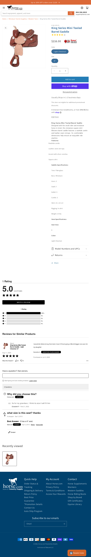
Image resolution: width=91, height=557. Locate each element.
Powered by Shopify (51, 544)
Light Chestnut (60, 51)
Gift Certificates (75, 500)
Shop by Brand (75, 497)
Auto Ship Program (33, 511)
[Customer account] (82, 8)
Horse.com (41, 544)
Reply (33, 425)
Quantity (54, 66)
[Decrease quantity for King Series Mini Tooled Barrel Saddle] (54, 71)
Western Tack (33, 19)
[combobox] (38, 13)
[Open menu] (3, 8)
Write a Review (23, 302)
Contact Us (29, 507)
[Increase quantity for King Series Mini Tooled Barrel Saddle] (65, 71)
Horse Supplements (77, 483)
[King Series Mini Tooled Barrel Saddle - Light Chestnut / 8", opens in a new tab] (5, 346)
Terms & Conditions (55, 490)
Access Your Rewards (56, 494)
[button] (70, 249)
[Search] (71, 13)
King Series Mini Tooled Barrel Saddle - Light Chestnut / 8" (18, 347)
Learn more (33, 381)
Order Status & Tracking (31, 485)
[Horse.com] (15, 7)
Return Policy (30, 494)
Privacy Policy (52, 487)
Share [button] (56, 263)
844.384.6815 (81, 12)
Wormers (72, 487)
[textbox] (45, 375)
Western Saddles (76, 490)
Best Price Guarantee (29, 499)
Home (4, 19)
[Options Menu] (87, 360)
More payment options (70, 92)
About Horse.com (54, 483)
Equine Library (75, 504)
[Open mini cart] (87, 8)
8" (55, 61)
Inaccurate (39, 425)
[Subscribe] (64, 524)
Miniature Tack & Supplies (18, 19)
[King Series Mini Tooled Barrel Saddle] (10, 459)
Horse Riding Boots (77, 494)
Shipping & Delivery (33, 490)
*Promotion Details (33, 504)
